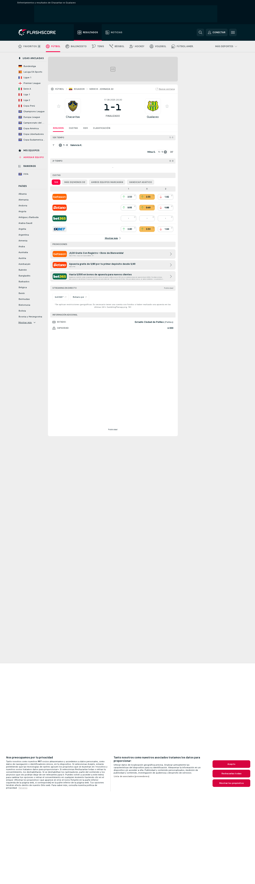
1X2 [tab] (56, 182)
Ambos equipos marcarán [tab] (107, 182)
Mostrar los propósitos (231, 783)
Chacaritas (73, 117)
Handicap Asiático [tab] (140, 182)
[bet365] (59, 218)
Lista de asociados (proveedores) (131, 776)
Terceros (22, 788)
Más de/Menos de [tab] (74, 182)
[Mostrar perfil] (73, 106)
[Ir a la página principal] (39, 32)
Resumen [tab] (58, 128)
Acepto (231, 764)
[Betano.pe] (59, 208)
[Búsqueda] (200, 32)
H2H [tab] (85, 128)
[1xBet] (59, 229)
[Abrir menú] (233, 32)
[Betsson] (59, 197)
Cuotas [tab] (73, 128)
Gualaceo (153, 117)
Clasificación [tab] (101, 128)
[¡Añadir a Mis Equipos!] (59, 106)
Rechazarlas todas (231, 773)
